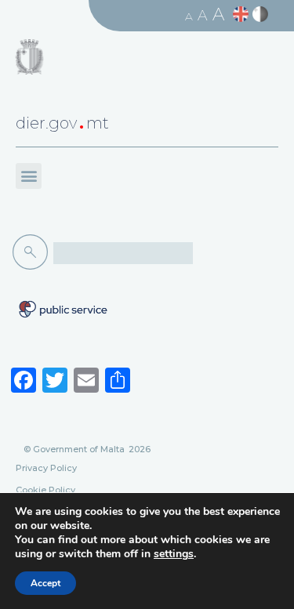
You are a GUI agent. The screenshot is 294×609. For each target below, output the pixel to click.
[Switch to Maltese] (262, 14)
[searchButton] (33, 252)
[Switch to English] (242, 14)
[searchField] (123, 253)
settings (174, 554)
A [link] (189, 16)
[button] (29, 176)
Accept (45, 583)
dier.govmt (62, 123)
